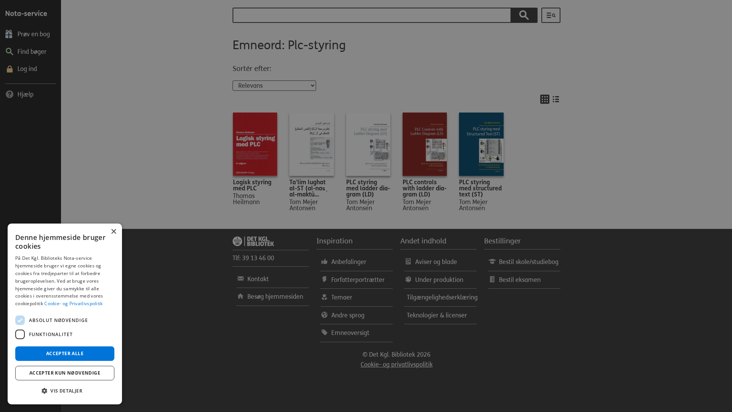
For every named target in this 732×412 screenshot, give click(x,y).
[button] (64, 391)
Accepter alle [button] (64, 353)
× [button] (113, 232)
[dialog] (65, 314)
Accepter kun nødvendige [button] (64, 373)
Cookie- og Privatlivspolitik (73, 303)
